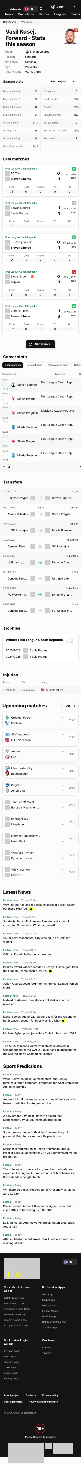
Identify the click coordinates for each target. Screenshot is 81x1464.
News (9, 14)
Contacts (31, 1395)
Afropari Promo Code (16, 1325)
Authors (46, 1347)
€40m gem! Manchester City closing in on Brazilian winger (36, 939)
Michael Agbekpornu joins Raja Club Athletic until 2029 (39, 1033)
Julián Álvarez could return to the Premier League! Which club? (40, 985)
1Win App (47, 1294)
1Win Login (10, 1356)
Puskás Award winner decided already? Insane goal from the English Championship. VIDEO (40, 968)
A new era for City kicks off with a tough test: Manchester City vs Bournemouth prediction (33, 1117)
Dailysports (9, 21)
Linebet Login (11, 1362)
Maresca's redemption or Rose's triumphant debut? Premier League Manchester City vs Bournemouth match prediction (40, 1152)
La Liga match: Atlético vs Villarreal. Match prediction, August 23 (39, 1224)
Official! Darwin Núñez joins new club (27, 954)
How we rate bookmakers (43, 1401)
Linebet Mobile (50, 1310)
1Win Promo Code (14, 1303)
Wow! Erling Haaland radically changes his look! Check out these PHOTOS (39, 906)
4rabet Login (11, 1373)
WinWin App (49, 1316)
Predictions (26, 14)
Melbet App (48, 1299)
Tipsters (46, 1352)
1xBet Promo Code (14, 1297)
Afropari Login (12, 1351)
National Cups (34, 364)
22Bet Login (10, 1367)
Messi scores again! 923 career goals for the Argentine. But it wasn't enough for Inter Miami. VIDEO (39, 1018)
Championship (13, 364)
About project (11, 1395)
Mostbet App (49, 1305)
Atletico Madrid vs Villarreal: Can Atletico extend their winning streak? (38, 1241)
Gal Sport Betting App (54, 1321)
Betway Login (11, 1378)
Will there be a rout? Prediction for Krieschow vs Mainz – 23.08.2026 (40, 1191)
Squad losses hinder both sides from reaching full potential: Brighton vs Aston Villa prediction (36, 1134)
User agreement (13, 1401)
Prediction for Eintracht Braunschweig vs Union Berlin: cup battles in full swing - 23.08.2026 (38, 1208)
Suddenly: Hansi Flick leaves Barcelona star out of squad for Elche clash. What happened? (36, 923)
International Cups (58, 364)
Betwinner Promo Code (17, 1308)
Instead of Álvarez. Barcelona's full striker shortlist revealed (36, 1002)
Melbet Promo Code (15, 1314)
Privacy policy (50, 1395)
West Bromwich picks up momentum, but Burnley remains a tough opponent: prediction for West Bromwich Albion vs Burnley (40, 1082)
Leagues (60, 14)
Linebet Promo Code (15, 1319)
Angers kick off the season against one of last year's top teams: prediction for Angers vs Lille (40, 1101)
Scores (44, 14)
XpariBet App (49, 1327)
